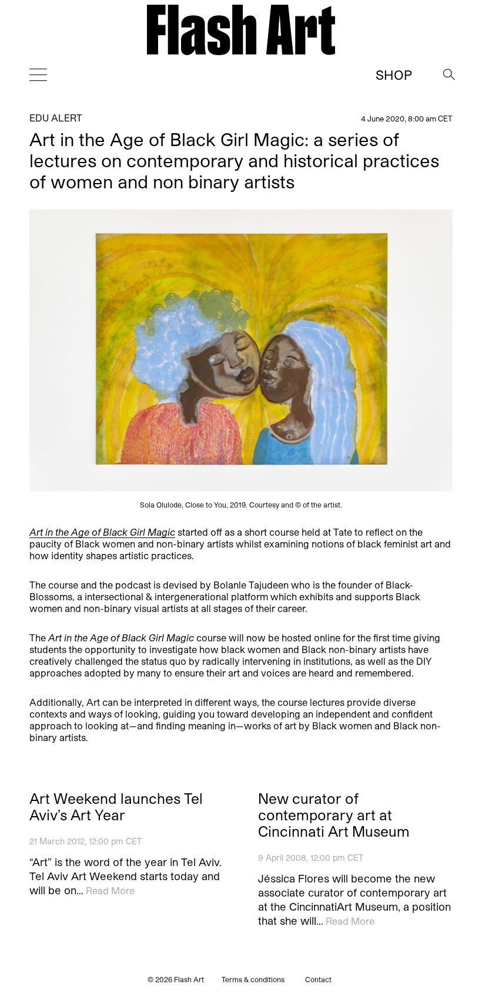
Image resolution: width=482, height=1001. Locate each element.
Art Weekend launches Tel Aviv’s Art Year (116, 806)
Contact (318, 979)
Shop (394, 74)
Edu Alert (55, 117)
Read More (110, 890)
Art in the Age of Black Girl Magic (102, 531)
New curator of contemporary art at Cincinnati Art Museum (334, 815)
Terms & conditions (253, 979)
